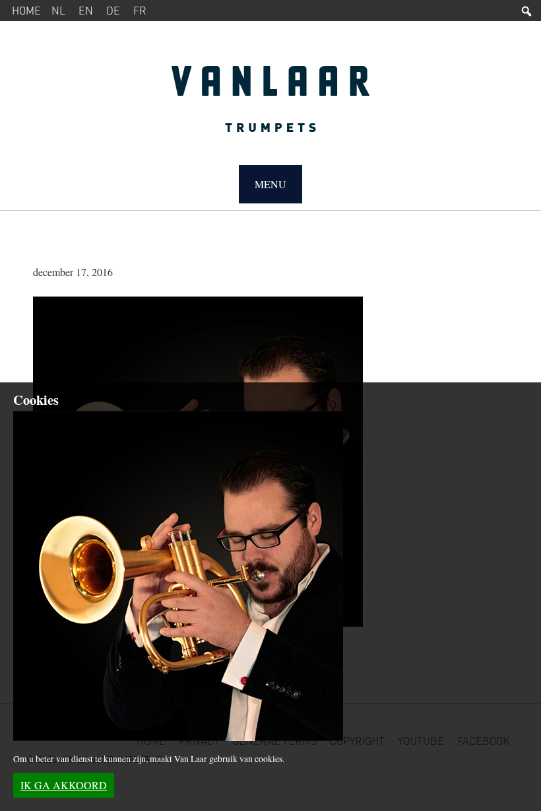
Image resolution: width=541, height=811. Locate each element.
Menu (270, 184)
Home (26, 10)
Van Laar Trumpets (270, 105)
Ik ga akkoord (63, 785)
